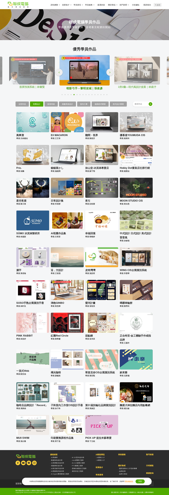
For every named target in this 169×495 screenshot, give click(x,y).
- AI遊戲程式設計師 (57, 471)
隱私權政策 (115, 492)
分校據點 (135, 4)
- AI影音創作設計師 (57, 468)
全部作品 (22, 104)
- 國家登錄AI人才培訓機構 (127, 468)
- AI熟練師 (54, 457)
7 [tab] (80, 95)
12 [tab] (95, 95)
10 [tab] (89, 95)
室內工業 (83, 104)
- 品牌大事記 (122, 474)
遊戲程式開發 (100, 104)
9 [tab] (86, 95)
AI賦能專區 (100, 455)
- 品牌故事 (122, 471)
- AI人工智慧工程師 (78, 463)
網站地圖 (140, 492)
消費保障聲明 (149, 492)
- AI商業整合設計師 (57, 463)
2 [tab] (65, 95)
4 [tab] (71, 95)
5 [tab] (74, 95)
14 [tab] (101, 95)
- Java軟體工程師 (77, 460)
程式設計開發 (118, 104)
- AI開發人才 (100, 460)
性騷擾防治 (132, 492)
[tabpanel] (84, 72)
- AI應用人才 (100, 457)
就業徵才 (65, 4)
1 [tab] (63, 95)
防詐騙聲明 (123, 492)
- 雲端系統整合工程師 (78, 468)
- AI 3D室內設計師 (77, 457)
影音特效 (51, 104)
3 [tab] (68, 95)
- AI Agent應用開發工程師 (59, 474)
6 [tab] (77, 95)
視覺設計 (36, 104)
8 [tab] (83, 95)
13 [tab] (98, 95)
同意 (140, 481)
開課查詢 (147, 4)
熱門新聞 (123, 4)
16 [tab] (107, 95)
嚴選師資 (101, 4)
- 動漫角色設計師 (56, 460)
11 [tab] (92, 95)
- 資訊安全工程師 (77, 471)
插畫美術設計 (67, 104)
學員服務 (88, 4)
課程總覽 (54, 4)
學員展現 (77, 4)
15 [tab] (104, 95)
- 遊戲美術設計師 (56, 466)
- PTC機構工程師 (77, 466)
